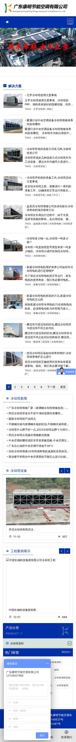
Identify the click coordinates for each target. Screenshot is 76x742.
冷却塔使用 (62, 685)
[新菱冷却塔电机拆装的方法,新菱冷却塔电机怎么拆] (13, 301)
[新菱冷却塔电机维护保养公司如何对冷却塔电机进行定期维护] (13, 272)
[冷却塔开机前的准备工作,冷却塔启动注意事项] (13, 183)
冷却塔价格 (39, 255)
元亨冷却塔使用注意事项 (42, 95)
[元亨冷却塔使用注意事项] (13, 100)
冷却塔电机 (53, 284)
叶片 (56, 194)
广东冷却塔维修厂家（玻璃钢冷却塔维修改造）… (38, 407)
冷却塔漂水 (57, 341)
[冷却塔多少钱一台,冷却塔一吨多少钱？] (13, 244)
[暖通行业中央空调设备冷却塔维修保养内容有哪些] (13, 125)
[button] (67, 470)
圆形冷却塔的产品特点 (22, 418)
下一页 (51, 387)
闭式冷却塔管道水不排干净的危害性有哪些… (36, 413)
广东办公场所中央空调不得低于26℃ (31, 445)
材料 (56, 669)
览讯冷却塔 (39, 370)
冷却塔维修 (37, 9)
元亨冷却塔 (39, 108)
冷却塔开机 (39, 194)
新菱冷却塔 (39, 284)
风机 (49, 108)
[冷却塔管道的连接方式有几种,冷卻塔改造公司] (13, 154)
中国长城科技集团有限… (23, 609)
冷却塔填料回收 (62, 677)
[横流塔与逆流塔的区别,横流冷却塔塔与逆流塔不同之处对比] (13, 330)
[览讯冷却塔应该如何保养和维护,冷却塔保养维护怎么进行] (13, 358)
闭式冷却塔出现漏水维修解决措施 (29, 435)
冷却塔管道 (39, 166)
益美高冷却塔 (40, 223)
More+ (66, 652)
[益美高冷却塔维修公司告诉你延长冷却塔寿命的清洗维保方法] (13, 211)
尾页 (63, 387)
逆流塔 (45, 341)
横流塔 (36, 341)
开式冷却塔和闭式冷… (22, 529)
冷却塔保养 (53, 370)
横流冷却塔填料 (53, 662)
